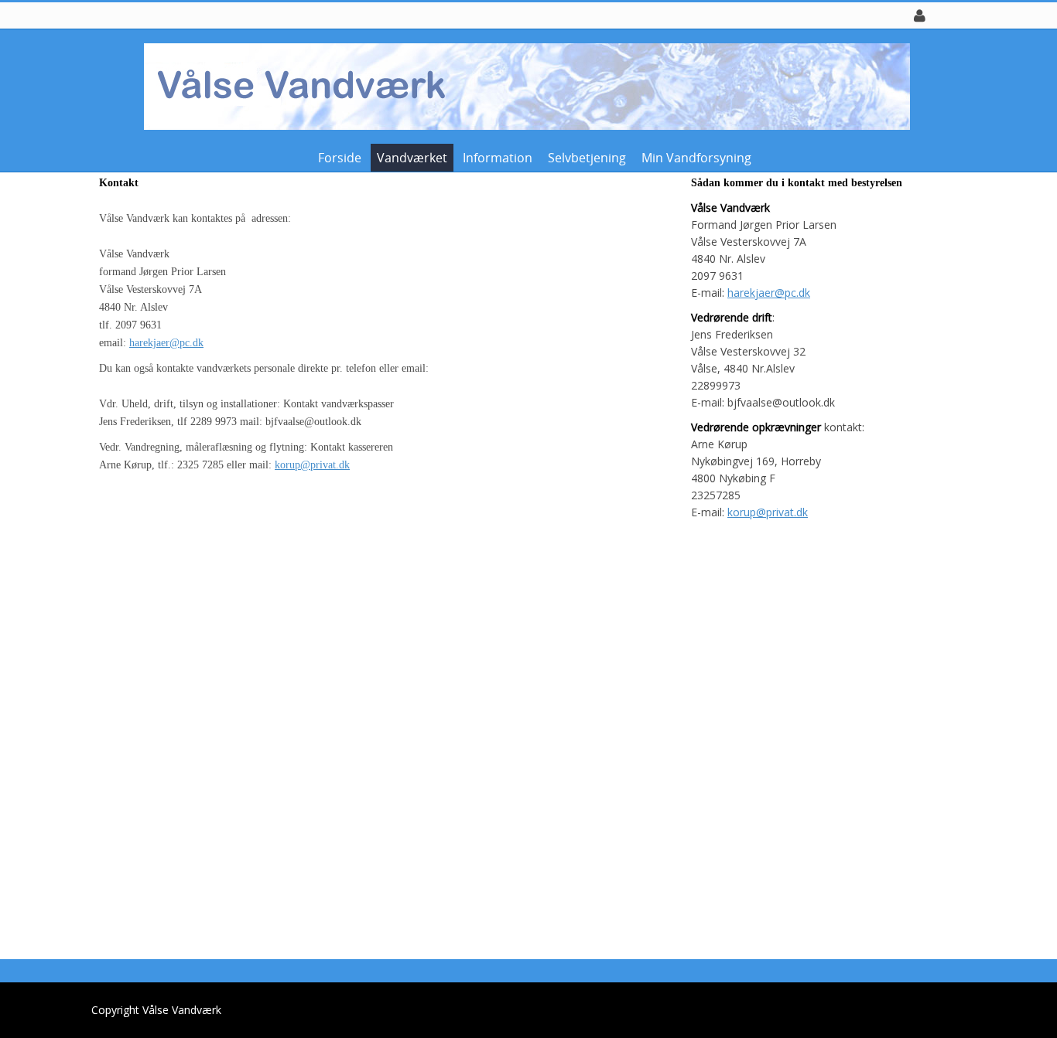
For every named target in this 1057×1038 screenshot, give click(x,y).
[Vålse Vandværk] (523, 85)
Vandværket (412, 157)
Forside (339, 157)
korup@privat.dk (312, 465)
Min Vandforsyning (696, 157)
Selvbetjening (587, 157)
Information (497, 157)
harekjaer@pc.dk (166, 343)
